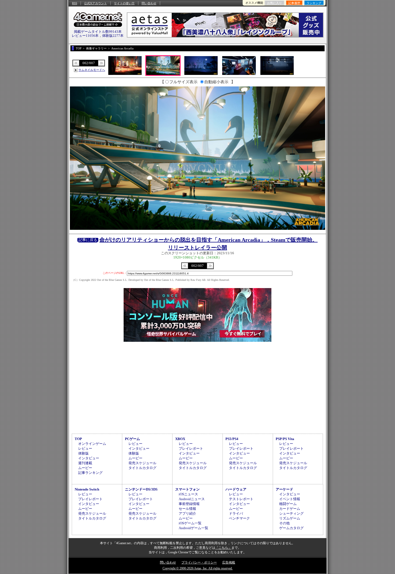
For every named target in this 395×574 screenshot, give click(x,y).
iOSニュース (188, 494)
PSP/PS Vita (285, 439)
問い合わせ (149, 3)
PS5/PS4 (231, 439)
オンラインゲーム (92, 444)
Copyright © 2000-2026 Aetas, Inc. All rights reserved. (198, 568)
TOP (78, 439)
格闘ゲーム (288, 504)
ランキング (314, 3)
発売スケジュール (142, 463)
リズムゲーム (289, 518)
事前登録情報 (189, 504)
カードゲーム (289, 509)
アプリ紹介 (187, 513)
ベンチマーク (239, 518)
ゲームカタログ (291, 528)
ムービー (85, 468)
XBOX (180, 439)
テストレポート (241, 499)
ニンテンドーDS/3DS (141, 489)
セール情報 (187, 509)
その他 (284, 523)
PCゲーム (132, 439)
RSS (74, 3)
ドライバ (236, 513)
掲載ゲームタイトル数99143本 (98, 32)
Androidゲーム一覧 (193, 528)
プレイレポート (191, 448)
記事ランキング (90, 473)
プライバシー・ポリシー (199, 562)
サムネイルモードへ (91, 69)
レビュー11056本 (85, 36)
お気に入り (274, 3)
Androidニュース (192, 499)
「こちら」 (223, 548)
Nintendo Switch (87, 489)
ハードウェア (235, 489)
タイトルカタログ (142, 468)
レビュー (85, 448)
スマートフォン (187, 489)
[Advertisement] (197, 386)
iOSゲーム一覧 (190, 523)
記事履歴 (294, 3)
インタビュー (88, 458)
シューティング (291, 513)
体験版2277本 (113, 36)
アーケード (284, 489)
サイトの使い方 (124, 3)
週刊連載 (85, 463)
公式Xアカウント (95, 3)
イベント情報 (289, 499)
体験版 (83, 453)
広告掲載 (228, 562)
